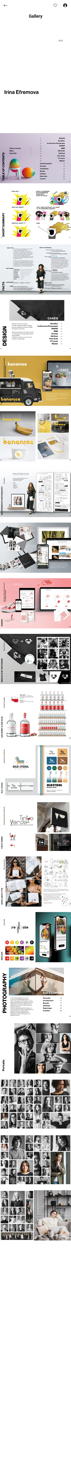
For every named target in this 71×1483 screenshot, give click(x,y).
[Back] (8, 5)
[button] (35, 16)
